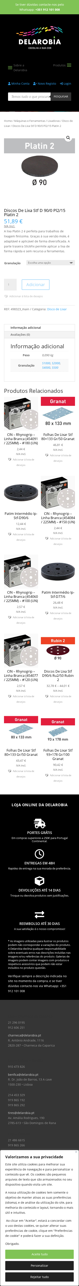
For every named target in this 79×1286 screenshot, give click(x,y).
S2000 (56, 363)
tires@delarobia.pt (21, 1113)
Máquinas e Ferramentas (29, 121)
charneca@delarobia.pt (24, 1035)
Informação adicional (26, 328)
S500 (55, 367)
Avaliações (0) (20, 335)
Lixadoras (54, 121)
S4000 (46, 367)
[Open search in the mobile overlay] (39, 96)
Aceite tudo (40, 1254)
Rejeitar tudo (39, 1277)
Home (8, 121)
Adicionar (35, 284)
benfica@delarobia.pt (23, 1075)
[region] (39, 1218)
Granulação (12, 263)
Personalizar (39, 1266)
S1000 (46, 363)
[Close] (76, 1152)
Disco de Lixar (57, 309)
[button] (68, 138)
